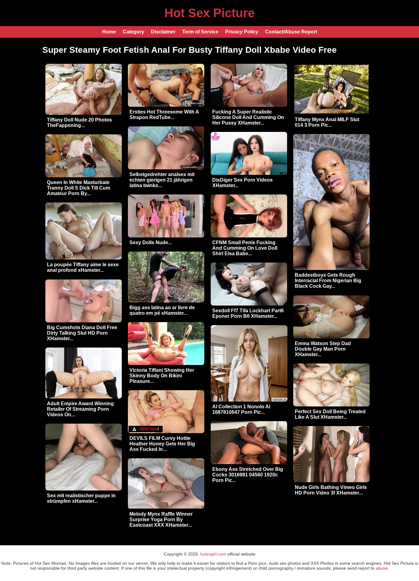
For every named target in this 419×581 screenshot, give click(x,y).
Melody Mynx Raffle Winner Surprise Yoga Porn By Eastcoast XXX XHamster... (161, 519)
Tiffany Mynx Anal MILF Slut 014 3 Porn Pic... (327, 122)
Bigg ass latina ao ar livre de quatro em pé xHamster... (162, 310)
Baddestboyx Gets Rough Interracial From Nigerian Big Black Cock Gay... (328, 280)
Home (109, 31)
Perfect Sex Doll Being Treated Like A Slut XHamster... (330, 414)
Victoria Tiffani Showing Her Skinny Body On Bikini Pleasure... (161, 375)
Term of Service (200, 31)
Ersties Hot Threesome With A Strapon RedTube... (164, 114)
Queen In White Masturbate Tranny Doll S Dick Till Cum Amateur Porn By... (78, 188)
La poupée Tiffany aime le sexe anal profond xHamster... (83, 267)
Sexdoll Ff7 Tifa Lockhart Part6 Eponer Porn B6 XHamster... (248, 313)
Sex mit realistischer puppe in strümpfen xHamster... (81, 498)
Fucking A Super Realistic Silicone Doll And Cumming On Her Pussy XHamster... (248, 117)
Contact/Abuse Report (291, 31)
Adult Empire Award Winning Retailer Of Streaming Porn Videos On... (80, 409)
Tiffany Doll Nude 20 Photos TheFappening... (79, 122)
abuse (382, 568)
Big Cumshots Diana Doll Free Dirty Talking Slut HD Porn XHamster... (82, 333)
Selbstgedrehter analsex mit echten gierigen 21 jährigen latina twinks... (161, 180)
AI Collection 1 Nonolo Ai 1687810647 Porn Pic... (241, 409)
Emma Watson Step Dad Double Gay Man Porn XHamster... (323, 349)
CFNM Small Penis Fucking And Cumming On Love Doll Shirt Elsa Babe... (244, 248)
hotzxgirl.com (213, 554)
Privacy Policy (241, 31)
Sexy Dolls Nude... (150, 242)
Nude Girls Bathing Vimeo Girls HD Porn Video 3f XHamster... (331, 490)
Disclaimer (163, 31)
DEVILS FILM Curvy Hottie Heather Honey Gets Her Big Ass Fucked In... (162, 444)
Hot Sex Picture (209, 13)
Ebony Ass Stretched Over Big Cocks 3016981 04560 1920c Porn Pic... (247, 475)
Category (133, 31)
